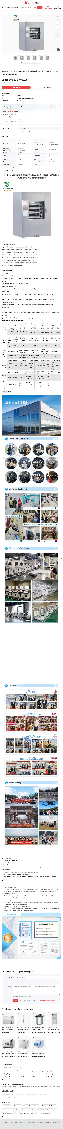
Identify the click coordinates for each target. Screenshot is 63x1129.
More (3, 1117)
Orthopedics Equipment (23, 1077)
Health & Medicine (10, 12)
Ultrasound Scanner (22, 1071)
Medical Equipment (20, 12)
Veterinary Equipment (7, 1074)
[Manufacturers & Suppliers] (31, 2)
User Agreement (40, 1122)
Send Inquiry (16, 87)
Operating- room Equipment (39, 1071)
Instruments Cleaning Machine (10, 1110)
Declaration (48, 1122)
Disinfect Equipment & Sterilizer (33, 12)
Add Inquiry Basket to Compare (32, 63)
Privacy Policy (56, 1122)
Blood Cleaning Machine (9, 1113)
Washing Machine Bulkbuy (43, 1113)
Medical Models (50, 1077)
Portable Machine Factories (32, 1106)
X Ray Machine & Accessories (9, 1071)
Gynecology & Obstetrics (52, 1071)
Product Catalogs (24, 1067)
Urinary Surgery (50, 1074)
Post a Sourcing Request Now (48, 1000)
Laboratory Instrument (22, 1074)
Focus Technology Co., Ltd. (21, 1122)
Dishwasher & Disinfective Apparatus (36, 1094)
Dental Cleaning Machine (28, 1110)
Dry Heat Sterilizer (36, 1098)
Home (3, 12)
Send (15, 1000)
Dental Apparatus (19, 1094)
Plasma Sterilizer (24, 1098)
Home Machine (7, 1106)
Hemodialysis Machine (7, 1077)
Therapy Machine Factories (49, 1106)
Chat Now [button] (48, 87)
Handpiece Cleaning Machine (26, 1113)
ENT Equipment (35, 1077)
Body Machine (17, 1106)
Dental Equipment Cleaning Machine (47, 1110)
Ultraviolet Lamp (7, 1094)
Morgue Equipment (36, 1074)
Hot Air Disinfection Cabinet (10, 1098)
